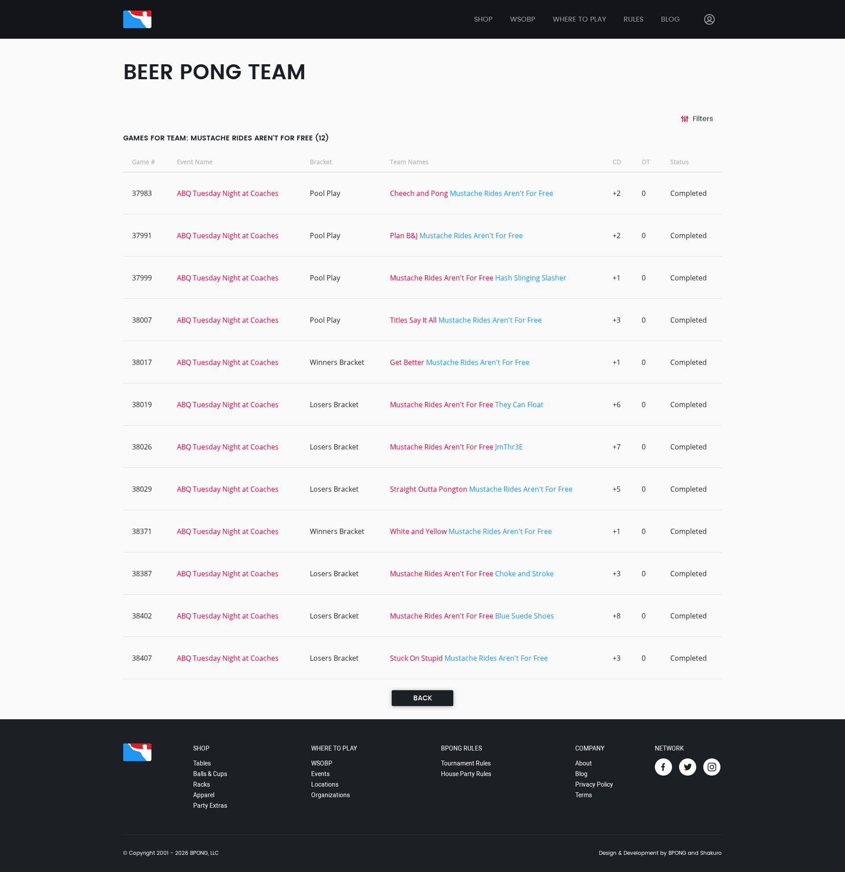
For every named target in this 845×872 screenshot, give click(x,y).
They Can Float (519, 404)
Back (422, 698)
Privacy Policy (594, 784)
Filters (703, 118)
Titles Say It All (413, 320)
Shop (483, 19)
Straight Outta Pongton (428, 489)
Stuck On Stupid (416, 658)
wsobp (522, 19)
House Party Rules (466, 773)
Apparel (203, 794)
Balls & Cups (210, 773)
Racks (201, 784)
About (583, 763)
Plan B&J (404, 235)
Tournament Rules (466, 763)
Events (320, 773)
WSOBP (321, 763)
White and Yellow (418, 531)
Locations (324, 784)
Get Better (407, 362)
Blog (670, 19)
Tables (202, 763)
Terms (583, 794)
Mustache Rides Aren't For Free (501, 193)
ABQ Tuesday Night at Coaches (228, 193)
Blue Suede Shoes (524, 616)
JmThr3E (509, 447)
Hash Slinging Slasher (530, 278)
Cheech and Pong (419, 193)
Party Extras (210, 805)
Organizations (330, 794)
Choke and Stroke (524, 573)
